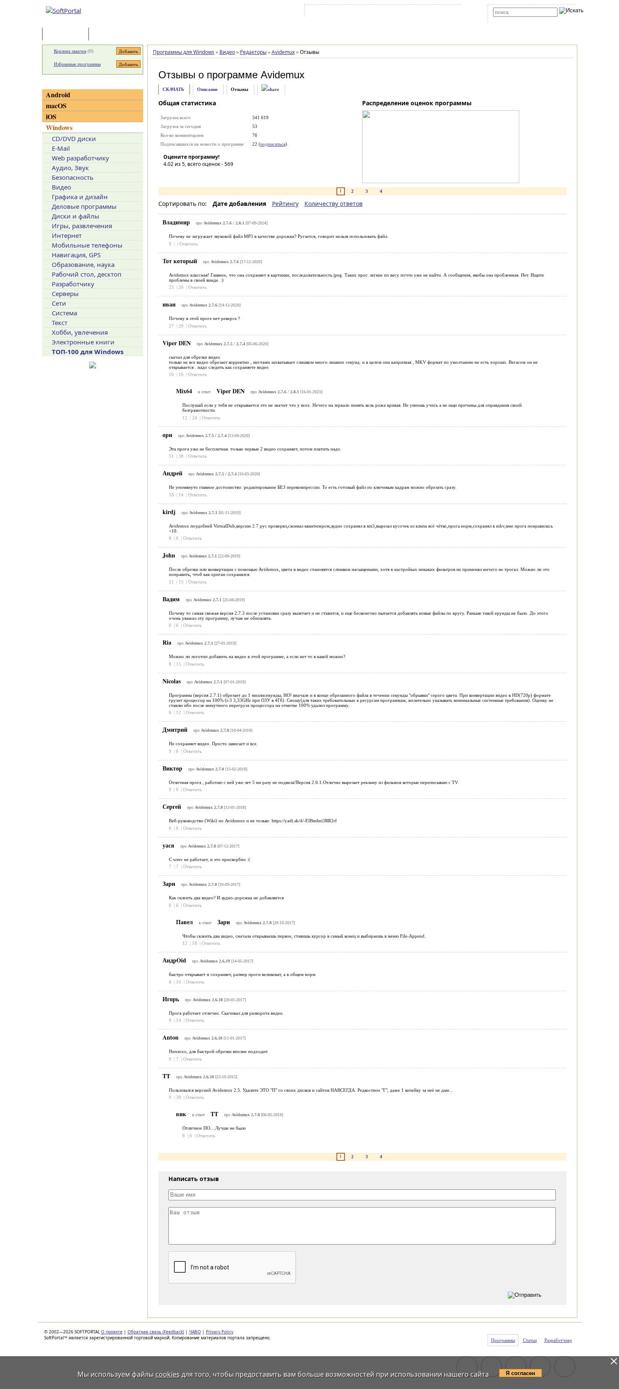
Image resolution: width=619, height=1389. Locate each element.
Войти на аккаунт (332, 12)
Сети (59, 303)
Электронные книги (83, 342)
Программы (67, 35)
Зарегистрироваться (379, 12)
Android (58, 94)
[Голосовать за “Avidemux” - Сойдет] (195, 176)
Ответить (188, 243)
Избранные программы (77, 64)
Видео (61, 187)
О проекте (112, 1332)
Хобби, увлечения (80, 332)
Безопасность (72, 177)
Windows (59, 127)
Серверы (65, 293)
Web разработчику (80, 158)
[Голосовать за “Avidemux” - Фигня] (169, 176)
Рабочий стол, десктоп (86, 274)
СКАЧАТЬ (173, 89)
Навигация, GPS (76, 255)
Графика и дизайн (80, 196)
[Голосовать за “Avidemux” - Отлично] (220, 176)
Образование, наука (83, 264)
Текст (59, 322)
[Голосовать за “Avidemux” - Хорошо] (207, 176)
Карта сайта (423, 12)
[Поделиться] (270, 89)
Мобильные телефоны (87, 245)
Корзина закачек (70, 50)
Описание (207, 89)
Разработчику (73, 284)
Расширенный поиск (516, 19)
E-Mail (61, 148)
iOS (51, 116)
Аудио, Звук (70, 167)
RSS (449, 12)
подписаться (272, 144)
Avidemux (282, 74)
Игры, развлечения (82, 225)
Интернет (67, 235)
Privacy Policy (219, 1332)
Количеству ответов (333, 204)
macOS (56, 105)
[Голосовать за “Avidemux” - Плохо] (182, 176)
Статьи (109, 35)
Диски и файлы (75, 216)
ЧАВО (195, 1332)
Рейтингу (285, 204)
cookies (167, 1374)
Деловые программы (84, 206)
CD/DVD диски (74, 138)
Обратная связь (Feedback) (156, 1332)
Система (64, 313)
